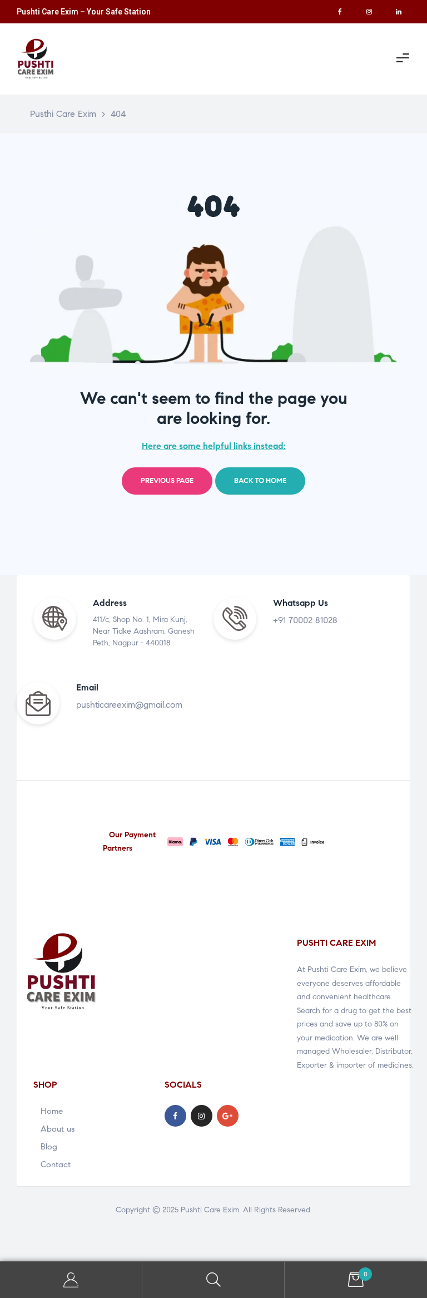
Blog (49, 1147)
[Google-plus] (228, 1116)
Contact (56, 1164)
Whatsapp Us (300, 603)
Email (87, 687)
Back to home (260, 480)
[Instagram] (369, 11)
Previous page (167, 480)
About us (58, 1129)
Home (52, 1111)
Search (213, 1280)
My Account (71, 1280)
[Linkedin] (398, 11)
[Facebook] (339, 11)
